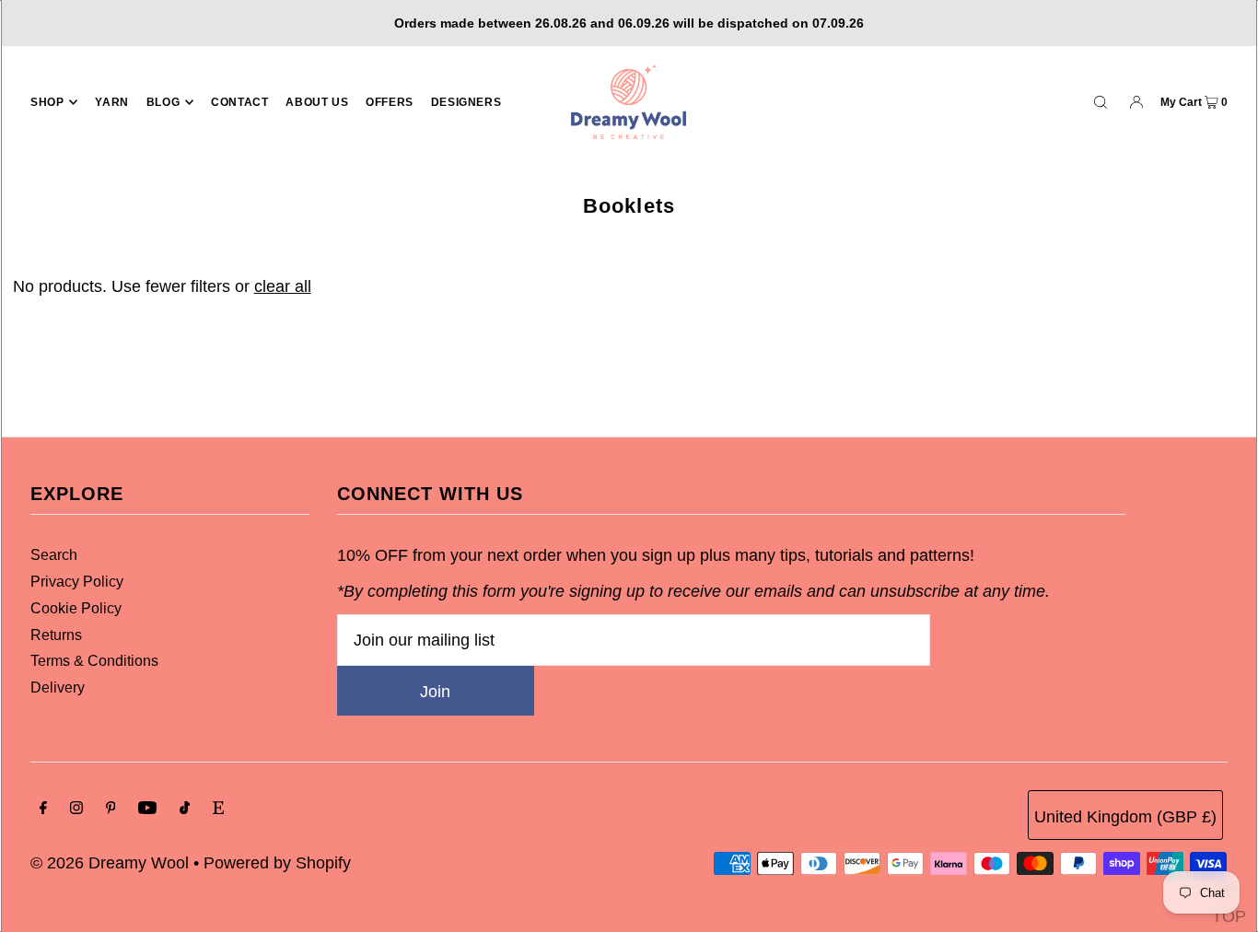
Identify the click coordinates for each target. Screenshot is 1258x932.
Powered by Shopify (277, 863)
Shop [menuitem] (47, 102)
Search (53, 555)
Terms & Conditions (94, 661)
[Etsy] (218, 809)
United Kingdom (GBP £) (1125, 817)
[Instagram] (76, 809)
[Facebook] (43, 809)
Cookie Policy (76, 608)
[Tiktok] (185, 809)
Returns (56, 635)
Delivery (57, 687)
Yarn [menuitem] (111, 102)
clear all (282, 286)
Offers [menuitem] (390, 102)
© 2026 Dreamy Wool (109, 863)
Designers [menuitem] (466, 102)
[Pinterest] (111, 809)
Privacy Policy (76, 581)
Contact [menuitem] (239, 102)
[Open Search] (1100, 101)
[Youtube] (147, 809)
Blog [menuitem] (163, 102)
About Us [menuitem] (316, 102)
